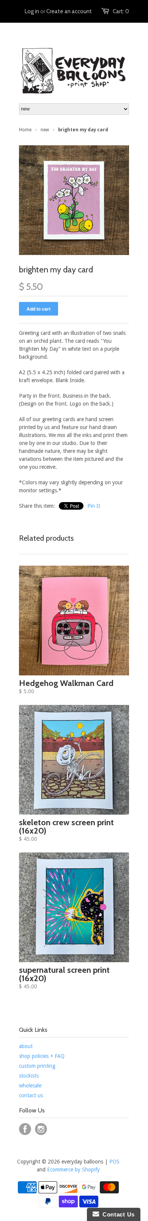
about (26, 1046)
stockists (29, 1076)
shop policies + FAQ (42, 1056)
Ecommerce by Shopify (73, 1170)
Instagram (41, 1129)
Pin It (93, 506)
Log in (32, 11)
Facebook (25, 1129)
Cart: (121, 11)
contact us (31, 1095)
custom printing (37, 1066)
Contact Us (117, 1214)
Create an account (69, 11)
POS (114, 1162)
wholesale (30, 1086)
